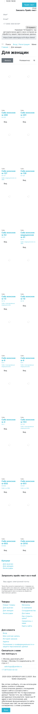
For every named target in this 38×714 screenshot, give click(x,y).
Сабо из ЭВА (6, 488)
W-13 (3, 301)
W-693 (4, 546)
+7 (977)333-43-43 (9, 670)
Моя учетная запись (11, 636)
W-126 (23, 175)
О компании (27, 608)
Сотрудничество (29, 610)
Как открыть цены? (27, 617)
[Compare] (9, 107)
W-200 (4, 117)
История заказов (10, 639)
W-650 (4, 486)
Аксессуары (8, 568)
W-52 (3, 237)
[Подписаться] (34, 582)
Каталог (6, 560)
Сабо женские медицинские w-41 (28, 234)
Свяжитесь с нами (27, 622)
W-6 (22, 362)
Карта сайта (27, 626)
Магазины (26, 605)
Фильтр (8, 60)
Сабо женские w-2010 (28, 542)
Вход (5, 633)
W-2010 (23, 546)
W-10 (22, 301)
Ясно (6, 710)
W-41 (22, 239)
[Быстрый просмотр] (11, 107)
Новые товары (9, 605)
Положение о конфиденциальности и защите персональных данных (18, 645)
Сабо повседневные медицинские (8, 304)
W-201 (23, 117)
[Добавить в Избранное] (8, 107)
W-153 (23, 424)
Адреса (6, 641)
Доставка (26, 613)
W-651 (23, 486)
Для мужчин (8, 564)
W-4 (3, 424)
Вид (5, 122)
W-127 (4, 175)
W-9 (3, 362)
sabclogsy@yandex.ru (13, 666)
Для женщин (8, 566)
